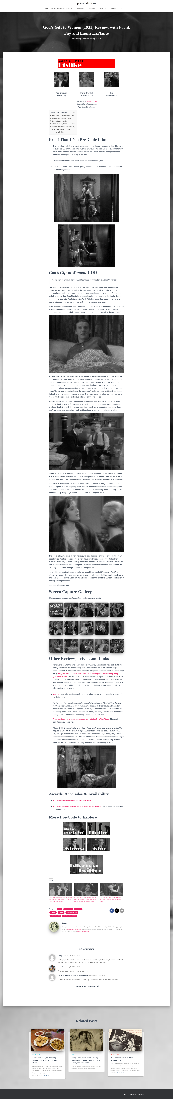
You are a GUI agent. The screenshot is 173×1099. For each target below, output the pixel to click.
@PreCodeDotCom (83, 931)
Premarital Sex (55, 915)
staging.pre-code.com (74, 929)
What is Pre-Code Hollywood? (61, 8)
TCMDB (56, 694)
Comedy (53, 912)
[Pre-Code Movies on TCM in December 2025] (125, 1040)
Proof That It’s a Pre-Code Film (63, 115)
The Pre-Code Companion (108, 8)
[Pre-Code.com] (86, 3)
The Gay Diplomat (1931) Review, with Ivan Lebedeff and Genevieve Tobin (110, 899)
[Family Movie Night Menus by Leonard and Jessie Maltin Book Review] (47, 1040)
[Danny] (54, 926)
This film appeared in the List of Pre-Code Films (72, 800)
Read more (45, 1075)
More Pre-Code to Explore (61, 129)
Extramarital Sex (72, 912)
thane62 (61, 967)
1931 (60, 909)
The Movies (80, 9)
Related (61, 132)
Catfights (78, 909)
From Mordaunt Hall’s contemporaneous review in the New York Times (81, 719)
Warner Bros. (91, 101)
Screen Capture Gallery (60, 121)
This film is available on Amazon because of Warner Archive (77, 806)
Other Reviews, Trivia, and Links (63, 124)
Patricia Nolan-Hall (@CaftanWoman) (73, 975)
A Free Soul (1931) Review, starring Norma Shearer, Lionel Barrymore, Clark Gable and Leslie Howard (85, 899)
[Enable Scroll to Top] (169, 1094)
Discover (92, 9)
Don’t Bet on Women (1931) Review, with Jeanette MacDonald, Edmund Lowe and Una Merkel (60, 899)
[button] (72, 8)
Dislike (61, 912)
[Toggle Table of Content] (72, 112)
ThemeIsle (140, 1094)
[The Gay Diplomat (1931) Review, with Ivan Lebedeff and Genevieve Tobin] (111, 889)
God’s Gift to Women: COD (61, 118)
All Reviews (68, 909)
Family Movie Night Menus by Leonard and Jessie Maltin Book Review (45, 1060)
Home (46, 9)
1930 (72, 1054)
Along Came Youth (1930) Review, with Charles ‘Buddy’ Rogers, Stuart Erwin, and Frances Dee (85, 1060)
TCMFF (121, 8)
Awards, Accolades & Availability (63, 127)
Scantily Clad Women (69, 915)
